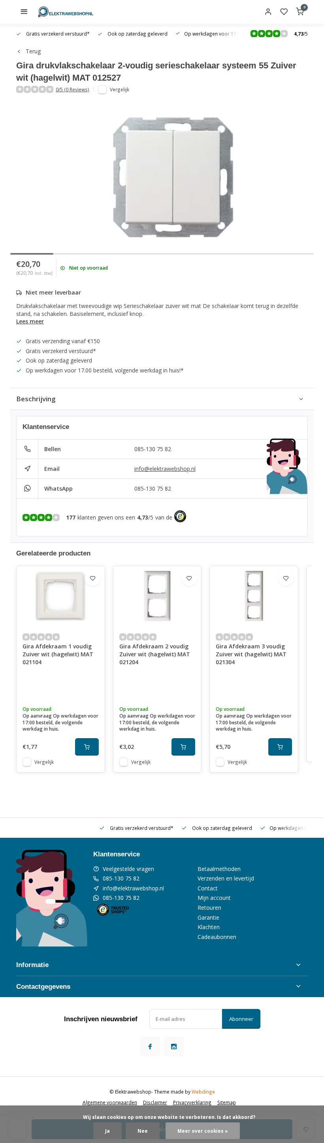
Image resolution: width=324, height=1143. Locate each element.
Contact (208, 888)
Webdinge (203, 1091)
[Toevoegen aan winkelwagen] (87, 747)
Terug (33, 51)
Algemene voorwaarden (110, 1102)
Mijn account (214, 897)
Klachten (209, 927)
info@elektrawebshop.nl (165, 468)
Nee (143, 1131)
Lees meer (30, 321)
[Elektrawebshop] (65, 12)
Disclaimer (155, 1102)
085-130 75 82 (152, 449)
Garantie (208, 917)
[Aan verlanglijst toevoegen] (93, 578)
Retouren (209, 907)
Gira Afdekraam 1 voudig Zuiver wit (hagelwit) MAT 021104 (58, 653)
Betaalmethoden (219, 869)
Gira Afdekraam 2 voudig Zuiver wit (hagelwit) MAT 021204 (154, 653)
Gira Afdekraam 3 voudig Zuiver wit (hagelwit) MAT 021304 (251, 653)
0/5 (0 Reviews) (72, 89)
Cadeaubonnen (217, 937)
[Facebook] (150, 1046)
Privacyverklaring (192, 1102)
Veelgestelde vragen (128, 869)
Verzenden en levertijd (226, 878)
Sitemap (226, 1102)
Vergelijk (119, 89)
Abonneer (241, 1018)
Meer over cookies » (202, 1131)
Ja (107, 1131)
